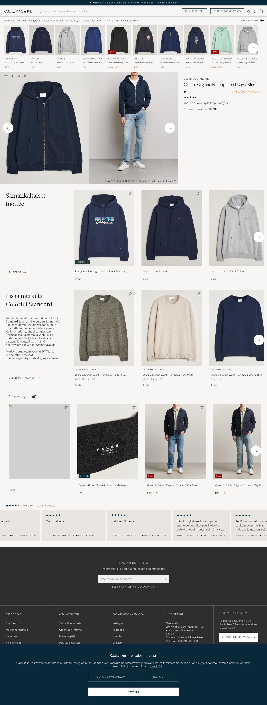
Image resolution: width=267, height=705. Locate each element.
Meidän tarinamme (17, 629)
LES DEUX (138, 59)
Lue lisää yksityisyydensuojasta (133, 587)
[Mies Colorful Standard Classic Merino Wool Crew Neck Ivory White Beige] (171, 328)
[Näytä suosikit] (255, 11)
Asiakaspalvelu (194, 11)
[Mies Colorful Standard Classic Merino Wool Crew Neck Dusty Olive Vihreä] (104, 328)
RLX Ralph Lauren (117, 59)
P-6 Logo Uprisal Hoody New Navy (15, 62)
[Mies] (39, 441)
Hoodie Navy (36, 62)
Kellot (54, 20)
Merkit (86, 20)
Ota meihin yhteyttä (70, 629)
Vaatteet (22, 20)
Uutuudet (9, 20)
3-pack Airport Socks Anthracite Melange (102, 485)
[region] (133, 525)
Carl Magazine (249, 20)
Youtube (117, 636)
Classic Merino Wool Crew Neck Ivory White (168, 374)
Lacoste (35, 59)
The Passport (13, 623)
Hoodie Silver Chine (65, 62)
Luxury (134, 20)
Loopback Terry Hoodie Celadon (221, 62)
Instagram (118, 623)
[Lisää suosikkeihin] (130, 194)
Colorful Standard (247, 59)
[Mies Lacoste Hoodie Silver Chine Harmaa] (67, 40)
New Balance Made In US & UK (93, 59)
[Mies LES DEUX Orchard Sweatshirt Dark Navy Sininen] (145, 40)
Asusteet (44, 20)
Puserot (22, 76)
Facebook (118, 629)
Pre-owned (122, 20)
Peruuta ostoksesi (69, 642)
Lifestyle (75, 20)
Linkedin (117, 642)
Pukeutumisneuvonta (227, 11)
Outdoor (97, 20)
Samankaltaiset (25, 200)
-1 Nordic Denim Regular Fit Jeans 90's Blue (172, 485)
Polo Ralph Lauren (170, 59)
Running (108, 20)
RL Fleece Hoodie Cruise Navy (170, 62)
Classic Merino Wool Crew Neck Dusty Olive (100, 374)
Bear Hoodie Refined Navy (194, 62)
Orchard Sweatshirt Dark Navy (144, 62)
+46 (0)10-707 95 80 (187, 641)
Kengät (33, 20)
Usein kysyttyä (67, 636)
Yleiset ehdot (13, 642)
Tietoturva (12, 636)
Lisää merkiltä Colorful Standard (29, 300)
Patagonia (10, 59)
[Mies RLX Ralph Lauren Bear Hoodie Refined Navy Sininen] (196, 40)
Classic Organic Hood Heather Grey (246, 62)
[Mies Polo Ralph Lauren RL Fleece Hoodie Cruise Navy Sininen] (170, 40)
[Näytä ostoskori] (261, 11)
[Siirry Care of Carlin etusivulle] (18, 11)
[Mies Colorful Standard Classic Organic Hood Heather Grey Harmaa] (248, 40)
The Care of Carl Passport (133, 2)
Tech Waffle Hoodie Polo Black (118, 62)
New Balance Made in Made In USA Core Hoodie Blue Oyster (91, 62)
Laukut (64, 20)
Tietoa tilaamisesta (70, 623)
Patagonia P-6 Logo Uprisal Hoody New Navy (101, 271)
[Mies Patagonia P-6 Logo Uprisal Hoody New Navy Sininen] (16, 40)
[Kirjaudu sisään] (248, 11)
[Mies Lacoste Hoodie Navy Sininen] (41, 40)
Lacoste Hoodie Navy (155, 271)
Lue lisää (156, 666)
